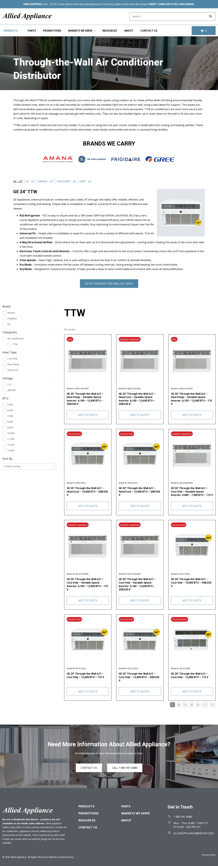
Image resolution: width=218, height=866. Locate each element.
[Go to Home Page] (27, 16)
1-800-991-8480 (182, 816)
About (126, 820)
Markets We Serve (135, 813)
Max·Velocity (66, 857)
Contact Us (87, 827)
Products (86, 806)
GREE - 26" (85, 181)
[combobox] (29, 466)
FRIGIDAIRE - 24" (66, 181)
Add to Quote (88, 415)
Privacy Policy (209, 854)
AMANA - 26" (45, 181)
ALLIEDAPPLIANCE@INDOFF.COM (193, 833)
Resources (86, 820)
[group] (29, 318)
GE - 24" (18, 181)
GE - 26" (30, 181)
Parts (125, 806)
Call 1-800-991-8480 (124, 768)
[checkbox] (4, 312)
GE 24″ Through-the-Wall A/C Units (109, 283)
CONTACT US (89, 768)
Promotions (88, 813)
